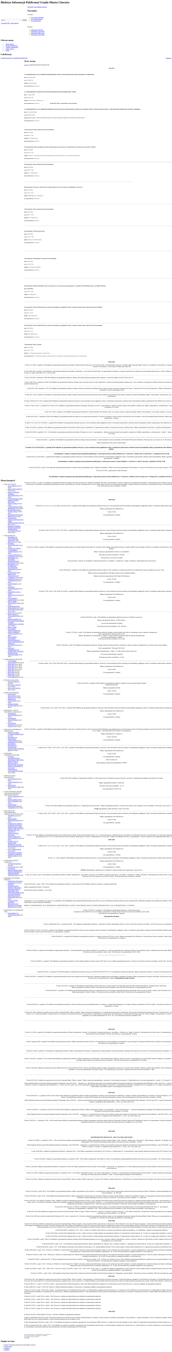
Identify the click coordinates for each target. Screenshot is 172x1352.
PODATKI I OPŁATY (14, 685)
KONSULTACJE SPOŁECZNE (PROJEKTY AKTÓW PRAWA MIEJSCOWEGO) (16, 844)
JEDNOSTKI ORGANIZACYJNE (14, 786)
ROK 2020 (11, 666)
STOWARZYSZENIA (14, 864)
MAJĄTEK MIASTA (14, 688)
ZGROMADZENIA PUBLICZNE (14, 607)
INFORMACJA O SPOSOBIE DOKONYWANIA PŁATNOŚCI (13, 560)
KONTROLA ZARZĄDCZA (12, 724)
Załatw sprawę (10, 49)
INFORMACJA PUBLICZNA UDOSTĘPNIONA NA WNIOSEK (15, 740)
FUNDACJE (11, 867)
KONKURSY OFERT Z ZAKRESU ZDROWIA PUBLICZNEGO (15, 854)
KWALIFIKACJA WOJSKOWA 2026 (13, 914)
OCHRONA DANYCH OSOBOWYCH (15, 579)
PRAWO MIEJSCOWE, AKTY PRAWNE (15, 800)
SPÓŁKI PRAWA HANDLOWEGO (13, 704)
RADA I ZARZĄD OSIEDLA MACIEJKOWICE (13, 494)
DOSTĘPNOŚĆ (12, 584)
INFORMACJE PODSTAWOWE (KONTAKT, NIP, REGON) (13, 539)
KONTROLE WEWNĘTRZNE (13, 714)
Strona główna (10, 44)
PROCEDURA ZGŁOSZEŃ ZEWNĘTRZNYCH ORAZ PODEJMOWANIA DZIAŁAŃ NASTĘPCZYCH (16, 641)
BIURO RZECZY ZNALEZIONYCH (13, 615)
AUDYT (10, 726)
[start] (2, 58)
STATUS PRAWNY (14, 796)
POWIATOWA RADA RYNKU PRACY (14, 510)
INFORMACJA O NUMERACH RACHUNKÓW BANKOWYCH (13, 567)
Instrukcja (7, 1348)
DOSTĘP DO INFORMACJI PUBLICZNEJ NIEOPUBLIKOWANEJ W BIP (16, 747)
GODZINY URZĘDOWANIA (13, 587)
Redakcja (7, 1349)
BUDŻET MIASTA (13, 681)
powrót (26, 65)
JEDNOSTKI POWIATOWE (12, 700)
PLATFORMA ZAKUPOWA (12, 661)
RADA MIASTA (13, 486)
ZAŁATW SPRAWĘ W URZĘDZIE (15, 555)
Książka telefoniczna (11, 45)
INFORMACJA (12, 815)
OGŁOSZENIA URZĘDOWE (12, 599)
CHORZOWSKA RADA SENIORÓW (15, 507)
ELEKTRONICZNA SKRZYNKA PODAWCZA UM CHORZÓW (14, 575)
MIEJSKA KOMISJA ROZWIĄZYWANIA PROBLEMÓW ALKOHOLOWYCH (14, 528)
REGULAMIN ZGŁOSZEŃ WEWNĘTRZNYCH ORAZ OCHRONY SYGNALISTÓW (14, 631)
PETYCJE (11, 613)
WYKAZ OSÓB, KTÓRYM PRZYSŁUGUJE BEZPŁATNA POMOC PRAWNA (15, 904)
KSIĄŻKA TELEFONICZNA (13, 544)
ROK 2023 (11, 670)
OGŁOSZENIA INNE (14, 849)
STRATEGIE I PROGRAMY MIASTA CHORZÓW (15, 806)
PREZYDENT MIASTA (15, 489)
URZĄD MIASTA (22, 58)
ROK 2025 (11, 674)
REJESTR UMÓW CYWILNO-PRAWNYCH (16, 733)
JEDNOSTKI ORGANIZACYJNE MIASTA (14, 696)
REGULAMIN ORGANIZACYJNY (14, 602)
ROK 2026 (11, 675)
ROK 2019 (11, 664)
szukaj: (3, 20)
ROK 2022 (11, 669)
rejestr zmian (26, 1337)
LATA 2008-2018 (13, 677)
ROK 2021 (11, 667)
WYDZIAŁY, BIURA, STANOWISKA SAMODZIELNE (14, 550)
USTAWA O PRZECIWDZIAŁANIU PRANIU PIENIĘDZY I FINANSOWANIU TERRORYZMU (15, 872)
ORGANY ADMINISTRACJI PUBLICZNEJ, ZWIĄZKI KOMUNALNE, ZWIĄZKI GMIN (15, 651)
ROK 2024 (11, 672)
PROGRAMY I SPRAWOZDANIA (13, 819)
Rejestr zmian (8, 1346)
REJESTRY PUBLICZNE (15, 609)
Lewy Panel (13, 58)
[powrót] (7, 58)
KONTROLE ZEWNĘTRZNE (13, 719)
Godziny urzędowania (12, 47)
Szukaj (7, 50)
